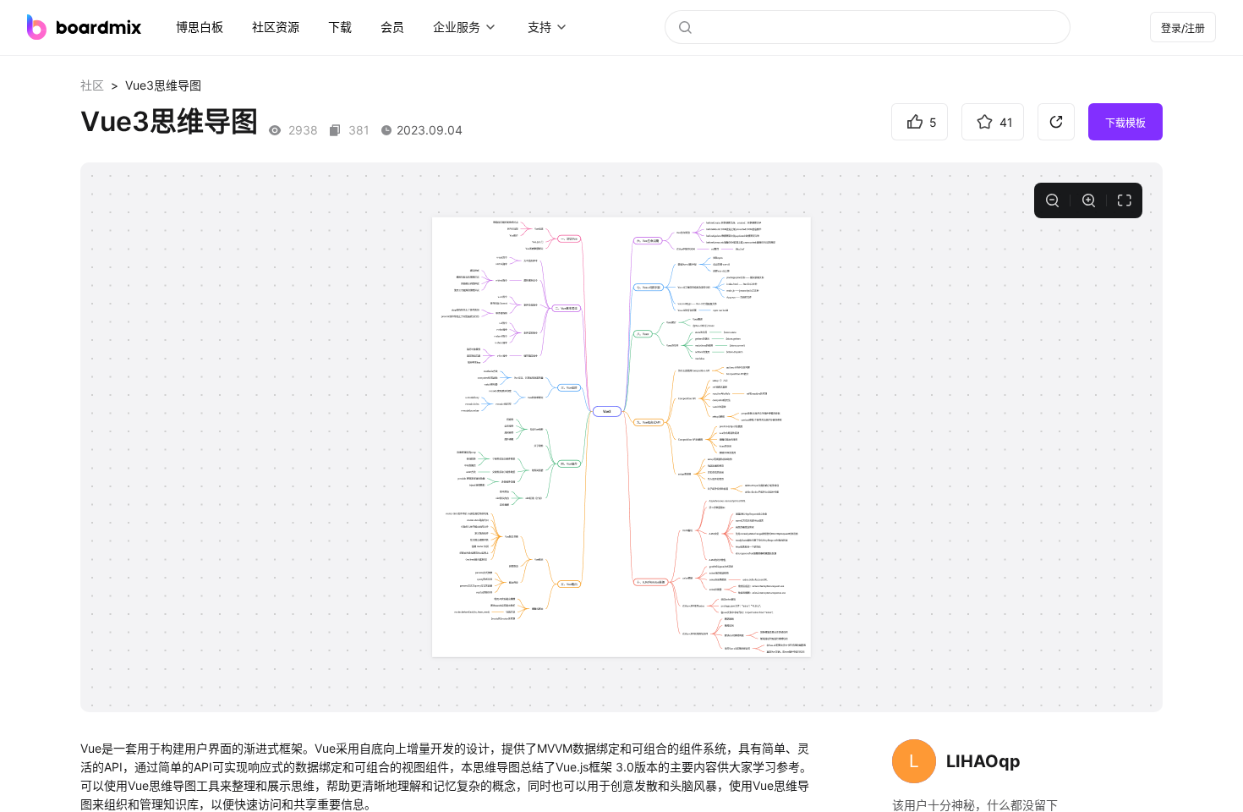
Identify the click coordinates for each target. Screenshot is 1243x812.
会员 (392, 26)
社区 (92, 85)
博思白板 (199, 26)
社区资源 (275, 26)
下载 (340, 26)
